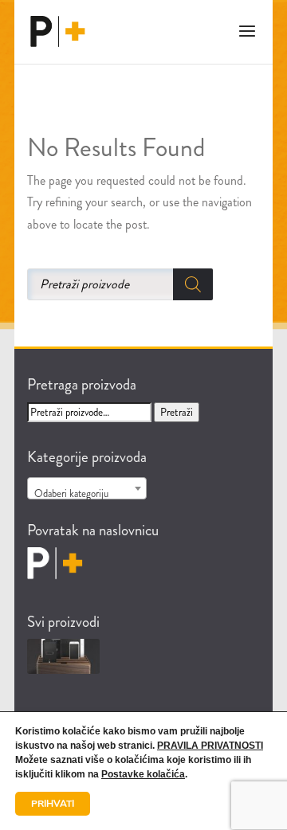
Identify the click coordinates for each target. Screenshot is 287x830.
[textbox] (87, 494)
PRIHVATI (52, 803)
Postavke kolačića (143, 774)
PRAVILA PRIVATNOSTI (210, 745)
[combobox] (87, 488)
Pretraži (176, 412)
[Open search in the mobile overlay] (143, 284)
